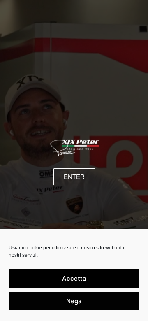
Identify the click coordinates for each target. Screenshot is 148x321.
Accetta (74, 278)
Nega (74, 301)
